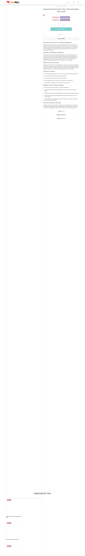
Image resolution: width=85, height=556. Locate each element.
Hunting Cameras (38, 3)
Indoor (52, 2)
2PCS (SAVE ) (56, 17)
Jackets (63, 2)
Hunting (29, 2)
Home (57, 6)
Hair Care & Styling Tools (24, 4)
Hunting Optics (48, 3)
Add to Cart (61, 29)
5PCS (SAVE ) (56, 19)
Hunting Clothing (43, 3)
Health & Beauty (63, 6)
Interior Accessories (58, 3)
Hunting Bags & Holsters (33, 4)
